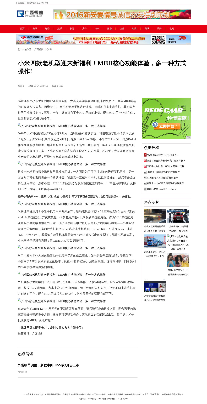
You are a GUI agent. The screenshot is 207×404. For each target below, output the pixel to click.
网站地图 (111, 399)
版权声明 (124, 399)
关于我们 (83, 399)
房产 (84, 29)
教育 (72, 29)
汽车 (97, 29)
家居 (109, 29)
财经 (47, 29)
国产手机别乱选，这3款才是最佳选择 (165, 166)
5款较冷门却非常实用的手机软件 (163, 172)
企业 (122, 29)
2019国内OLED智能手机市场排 (162, 177)
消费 (159, 29)
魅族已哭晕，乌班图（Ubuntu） (163, 189)
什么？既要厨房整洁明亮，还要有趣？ (166, 160)
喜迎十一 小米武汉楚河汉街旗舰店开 (165, 183)
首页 (22, 29)
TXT (117, 399)
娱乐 (59, 29)
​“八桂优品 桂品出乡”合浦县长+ (162, 155)
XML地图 (102, 399)
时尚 (134, 29)
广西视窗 (38, 49)
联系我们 (92, 399)
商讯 (147, 29)
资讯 (35, 29)
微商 (171, 29)
